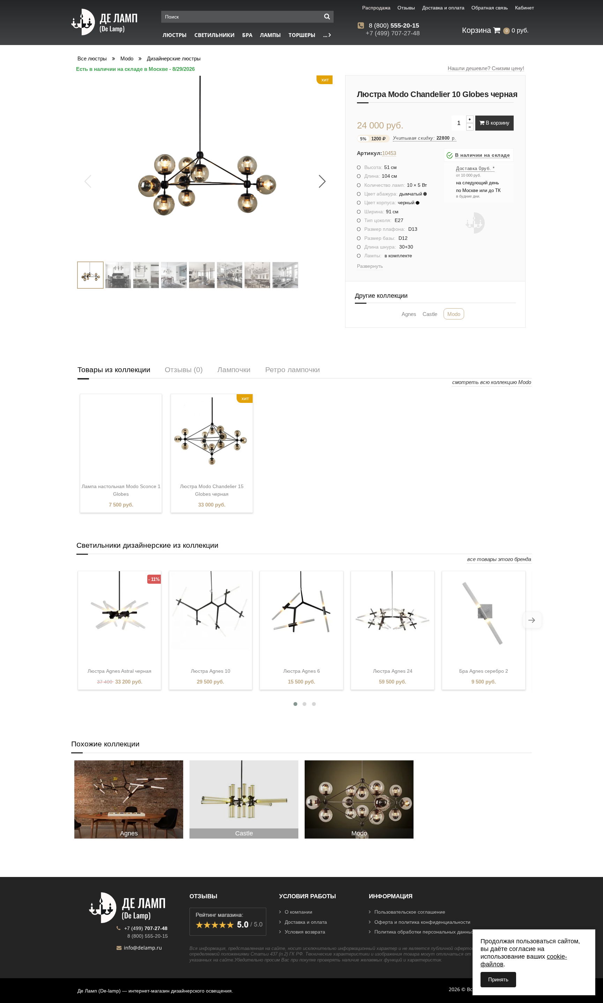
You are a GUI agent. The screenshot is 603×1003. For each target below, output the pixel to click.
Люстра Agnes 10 (210, 671)
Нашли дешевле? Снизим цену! (486, 68)
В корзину (496, 123)
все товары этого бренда (499, 559)
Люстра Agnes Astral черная (119, 671)
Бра (247, 35)
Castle (430, 314)
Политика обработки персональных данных (424, 932)
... (326, 35)
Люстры (175, 35)
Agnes (409, 314)
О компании (298, 912)
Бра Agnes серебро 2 (483, 671)
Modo (126, 58)
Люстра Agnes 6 (301, 671)
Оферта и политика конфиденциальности (422, 922)
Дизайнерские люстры (174, 58)
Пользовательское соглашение (409, 912)
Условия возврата (305, 932)
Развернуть (370, 266)
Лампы (270, 35)
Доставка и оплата (306, 922)
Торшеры (302, 35)
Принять (498, 979)
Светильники (214, 35)
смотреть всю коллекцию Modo (491, 382)
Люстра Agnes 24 (392, 671)
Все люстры (92, 58)
